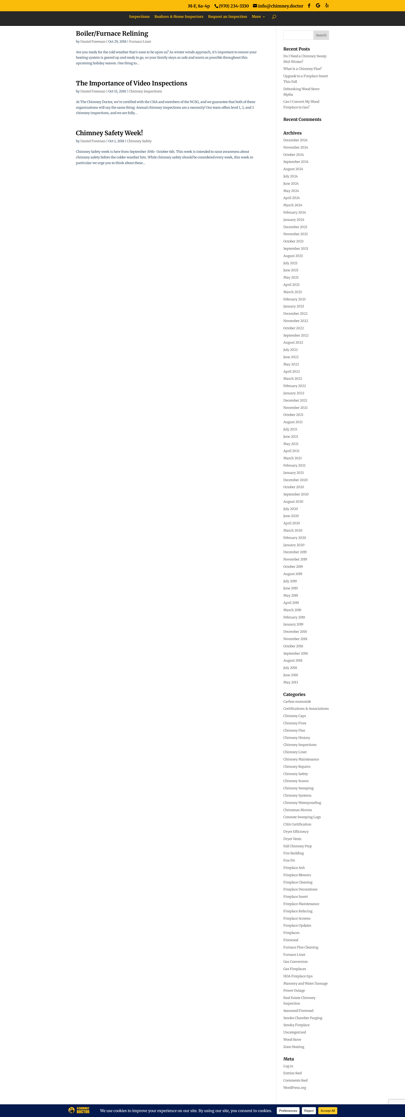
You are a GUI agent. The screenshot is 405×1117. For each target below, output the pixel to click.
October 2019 (293, 566)
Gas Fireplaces (294, 969)
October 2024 (293, 155)
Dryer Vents (292, 839)
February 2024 (294, 212)
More (256, 17)
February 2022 (294, 386)
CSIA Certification (297, 824)
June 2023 (290, 270)
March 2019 (292, 610)
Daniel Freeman (92, 41)
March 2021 (292, 458)
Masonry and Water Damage (305, 983)
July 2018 (290, 668)
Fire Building (293, 853)
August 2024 (293, 169)
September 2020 (296, 494)
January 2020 (293, 545)
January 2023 (293, 306)
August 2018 (292, 660)
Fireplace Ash (294, 868)
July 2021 (290, 429)
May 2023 (291, 277)
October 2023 (293, 241)
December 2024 (295, 140)
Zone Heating (293, 1047)
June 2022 (291, 357)
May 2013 (290, 682)
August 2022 (293, 342)
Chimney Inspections (145, 91)
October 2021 (293, 415)
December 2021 (295, 400)
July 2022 (290, 350)
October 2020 (293, 487)
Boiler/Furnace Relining (112, 33)
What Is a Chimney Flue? (302, 69)
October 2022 (293, 328)
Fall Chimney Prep (297, 846)
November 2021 (295, 408)
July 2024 (290, 176)
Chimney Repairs (297, 766)
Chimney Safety (139, 141)
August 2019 (292, 574)
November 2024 (295, 147)
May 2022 (291, 364)
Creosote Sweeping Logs (302, 817)
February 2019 (294, 617)
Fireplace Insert (295, 896)
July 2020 (290, 509)
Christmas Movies (297, 810)
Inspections (139, 17)
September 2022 (295, 335)
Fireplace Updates (297, 925)
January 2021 (293, 473)
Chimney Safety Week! (109, 133)
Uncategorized (294, 1032)
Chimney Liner (295, 752)
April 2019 (291, 603)
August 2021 (293, 422)
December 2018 (295, 632)
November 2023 (295, 234)
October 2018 (293, 646)
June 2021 (290, 436)
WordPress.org (294, 1088)
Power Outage (294, 990)
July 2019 (290, 581)
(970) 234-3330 (234, 6)
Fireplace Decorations (300, 889)
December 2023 (295, 227)
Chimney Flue (294, 730)
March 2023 (292, 292)
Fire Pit (289, 860)
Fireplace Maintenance (301, 904)
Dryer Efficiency (296, 831)
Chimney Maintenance (301, 759)
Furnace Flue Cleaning (300, 947)
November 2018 (295, 639)
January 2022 (293, 393)
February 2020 (294, 538)
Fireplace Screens (297, 918)
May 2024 (291, 191)
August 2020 (293, 501)
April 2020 (291, 523)
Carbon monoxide (297, 701)
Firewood (290, 940)
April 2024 (291, 198)
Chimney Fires (294, 723)
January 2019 (293, 624)
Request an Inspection (227, 17)
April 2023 (291, 285)
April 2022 (291, 371)
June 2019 (290, 588)
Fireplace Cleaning (297, 882)
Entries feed (292, 1073)
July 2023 (290, 263)
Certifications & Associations (306, 708)
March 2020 (292, 530)
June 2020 (291, 516)
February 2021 (294, 465)
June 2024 (291, 183)
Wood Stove (292, 1039)
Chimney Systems (297, 795)
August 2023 (293, 256)
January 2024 (293, 220)
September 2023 (295, 248)
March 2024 (292, 205)
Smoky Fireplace (296, 1025)
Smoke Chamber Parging (302, 1018)
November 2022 (295, 321)
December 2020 (295, 480)
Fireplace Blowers (297, 875)
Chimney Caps (294, 716)
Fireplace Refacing (297, 911)
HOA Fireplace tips (298, 976)
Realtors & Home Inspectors (178, 17)
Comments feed (295, 1080)
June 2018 (290, 675)
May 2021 (290, 444)
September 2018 (295, 653)
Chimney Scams (296, 781)
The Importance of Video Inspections (131, 83)
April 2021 (291, 451)
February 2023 (294, 299)
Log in (288, 1066)
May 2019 (290, 595)
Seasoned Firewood (298, 1011)
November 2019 (295, 559)
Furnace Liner (140, 41)
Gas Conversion (295, 962)
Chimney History (296, 738)
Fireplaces (291, 933)
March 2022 (292, 378)
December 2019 (295, 552)
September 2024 (296, 162)
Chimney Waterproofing (302, 803)
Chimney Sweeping (298, 788)
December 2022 (295, 313)
